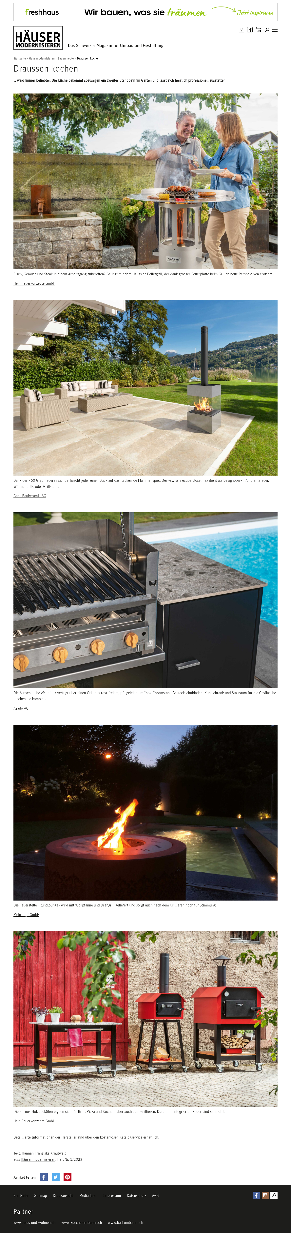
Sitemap (40, 1195)
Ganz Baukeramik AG (29, 496)
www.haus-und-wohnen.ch (34, 1222)
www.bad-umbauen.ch (125, 1222)
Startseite (20, 1195)
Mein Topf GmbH (26, 914)
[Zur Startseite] (38, 38)
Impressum (112, 1195)
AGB (155, 1195)
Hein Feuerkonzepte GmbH (34, 283)
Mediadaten (88, 1195)
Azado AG (21, 708)
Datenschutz (136, 1195)
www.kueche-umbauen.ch (81, 1222)
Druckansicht (63, 1195)
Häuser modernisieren (38, 1159)
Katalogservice (131, 1137)
